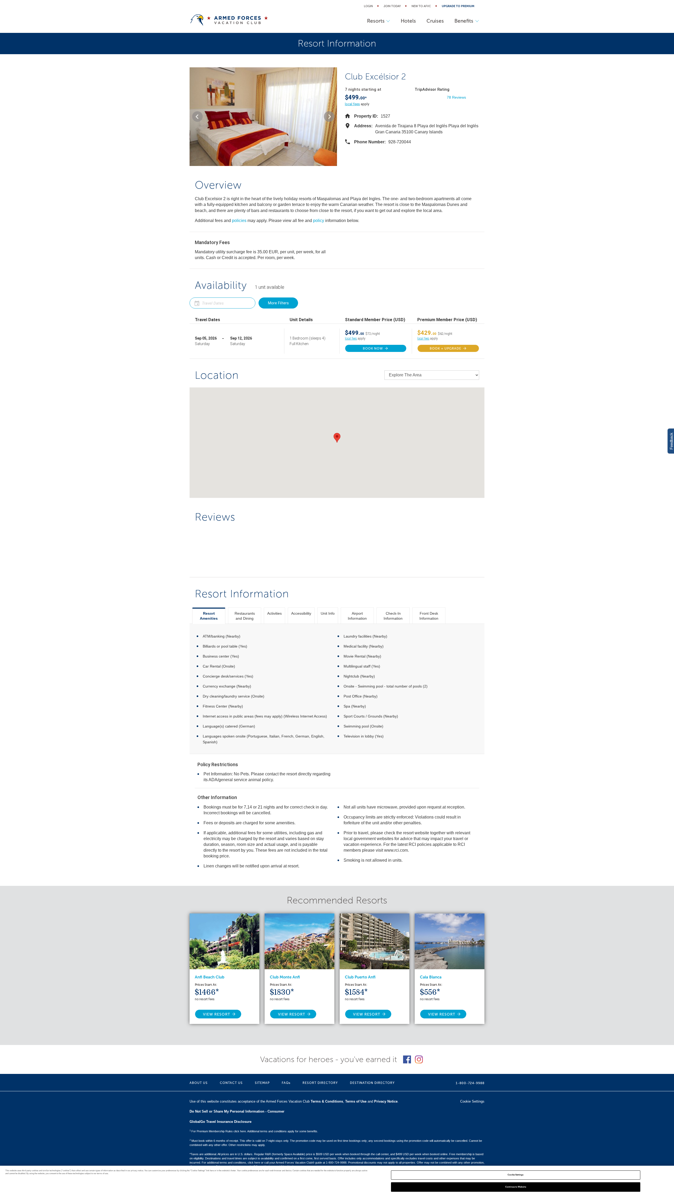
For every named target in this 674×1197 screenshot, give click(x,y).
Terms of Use (355, 1101)
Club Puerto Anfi (360, 977)
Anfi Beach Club (209, 977)
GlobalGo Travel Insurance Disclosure (220, 1122)
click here (254, 1162)
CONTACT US (231, 1083)
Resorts (376, 21)
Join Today (392, 6)
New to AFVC (421, 6)
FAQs (286, 1083)
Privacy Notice (386, 1101)
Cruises (435, 21)
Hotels (408, 21)
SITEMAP (262, 1083)
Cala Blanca (431, 977)
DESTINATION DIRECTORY (372, 1083)
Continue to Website (515, 1187)
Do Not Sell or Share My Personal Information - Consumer (237, 1111)
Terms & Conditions (327, 1101)
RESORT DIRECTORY (320, 1083)
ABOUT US (199, 1083)
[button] (197, 116)
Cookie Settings (515, 1175)
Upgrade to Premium (458, 6)
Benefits (463, 21)
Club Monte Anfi (285, 977)
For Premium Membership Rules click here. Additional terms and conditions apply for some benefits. (254, 1131)
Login (368, 6)
